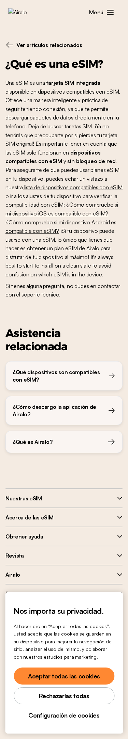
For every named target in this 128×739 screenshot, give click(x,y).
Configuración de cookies (63, 715)
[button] (110, 12)
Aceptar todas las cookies (64, 676)
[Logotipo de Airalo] (22, 12)
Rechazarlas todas (64, 696)
